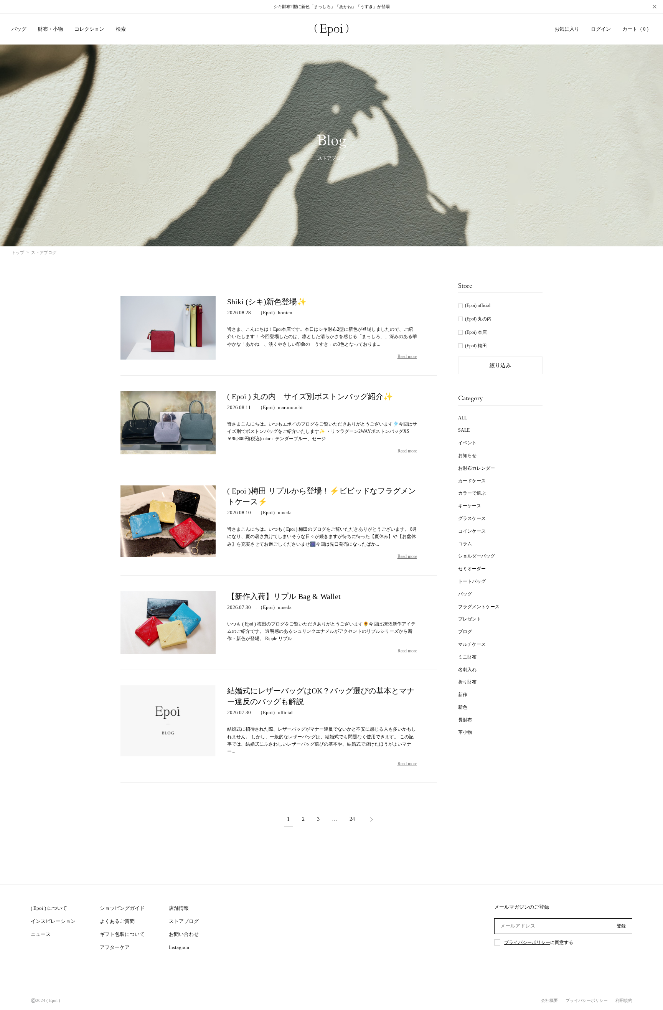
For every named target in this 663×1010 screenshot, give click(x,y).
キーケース (469, 505)
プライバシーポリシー (527, 942)
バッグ (465, 594)
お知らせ (467, 455)
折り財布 (467, 682)
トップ (18, 252)
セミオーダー (472, 568)
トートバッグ (472, 581)
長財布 (465, 720)
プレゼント (469, 619)
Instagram (179, 947)
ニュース (41, 934)
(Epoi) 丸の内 (478, 319)
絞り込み (500, 365)
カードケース (472, 481)
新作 (462, 694)
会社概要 (549, 1000)
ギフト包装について (122, 934)
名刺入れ (467, 669)
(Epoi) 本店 (476, 332)
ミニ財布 (467, 657)
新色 (462, 707)
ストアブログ (184, 921)
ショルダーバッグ (476, 556)
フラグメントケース (479, 606)
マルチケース (472, 644)
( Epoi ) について (49, 908)
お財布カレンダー (476, 468)
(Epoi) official (477, 305)
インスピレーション (53, 921)
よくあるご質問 (117, 921)
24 (352, 819)
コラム (465, 543)
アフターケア (115, 947)
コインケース (472, 531)
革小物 (465, 732)
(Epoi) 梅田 (476, 345)
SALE (464, 430)
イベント (467, 443)
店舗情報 (179, 908)
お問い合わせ (184, 934)
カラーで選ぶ (472, 493)
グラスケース (472, 518)
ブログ (465, 631)
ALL (462, 418)
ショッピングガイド (122, 908)
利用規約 (623, 1000)
